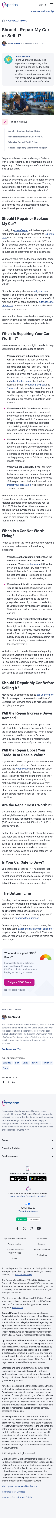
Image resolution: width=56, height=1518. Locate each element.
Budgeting (7, 1063)
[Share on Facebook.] (4, 1081)
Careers (41, 1244)
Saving (25, 1063)
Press (14, 1258)
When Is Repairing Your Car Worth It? (25, 137)
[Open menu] (50, 4)
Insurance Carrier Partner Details (17, 1497)
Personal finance (17, 21)
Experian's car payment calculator (35, 928)
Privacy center (14, 1244)
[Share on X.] (9, 1081)
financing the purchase (27, 918)
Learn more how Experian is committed (28, 1196)
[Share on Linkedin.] (13, 1081)
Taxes (5, 1068)
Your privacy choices (28, 1211)
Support (5, 1140)
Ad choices (42, 1238)
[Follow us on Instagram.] (31, 1228)
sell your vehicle (45, 694)
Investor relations (42, 1249)
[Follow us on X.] (24, 1228)
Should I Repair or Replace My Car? (25, 131)
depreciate (35, 564)
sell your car (39, 291)
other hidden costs (21, 381)
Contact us (42, 1255)
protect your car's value (19, 484)
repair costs (22, 768)
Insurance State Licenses (13, 1492)
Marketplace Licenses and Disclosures (19, 1486)
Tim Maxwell (15, 43)
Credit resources (9, 1156)
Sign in (42, 4)
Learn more (17, 1307)
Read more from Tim (11, 1049)
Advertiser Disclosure (40, 11)
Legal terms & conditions (14, 1238)
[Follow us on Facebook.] (17, 1228)
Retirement (47, 1063)
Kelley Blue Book (37, 384)
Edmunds (12, 388)
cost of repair (21, 230)
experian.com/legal (23, 1274)
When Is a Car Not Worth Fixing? (23, 142)
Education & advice (11, 1148)
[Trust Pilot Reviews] (28, 1219)
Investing (36, 1063)
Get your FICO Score (19, 982)
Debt (17, 1063)
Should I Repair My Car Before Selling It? (27, 148)
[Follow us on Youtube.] (38, 1228)
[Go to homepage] (3, 21)
